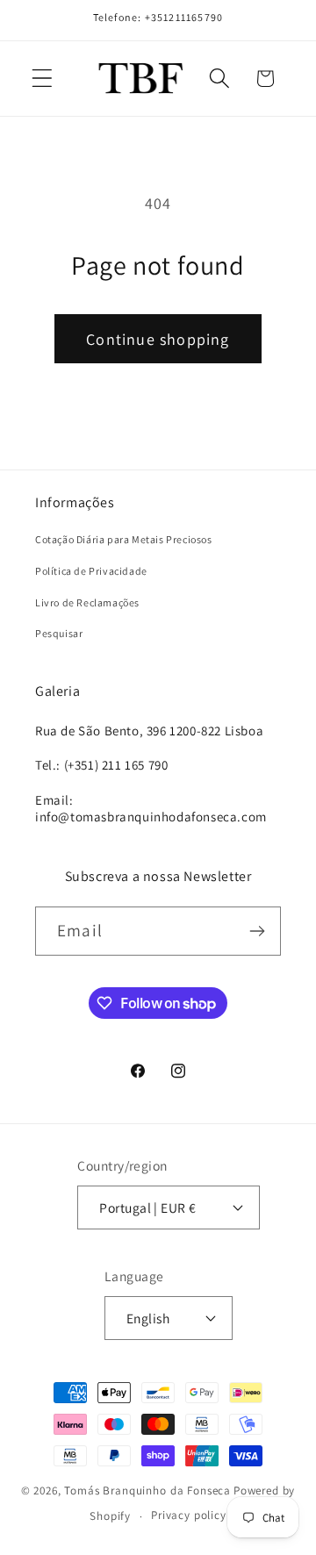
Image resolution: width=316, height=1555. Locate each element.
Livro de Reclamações (87, 602)
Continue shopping (157, 339)
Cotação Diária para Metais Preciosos (123, 539)
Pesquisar (59, 633)
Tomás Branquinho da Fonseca (147, 1490)
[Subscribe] (256, 931)
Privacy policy (188, 1515)
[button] (42, 78)
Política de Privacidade (91, 570)
